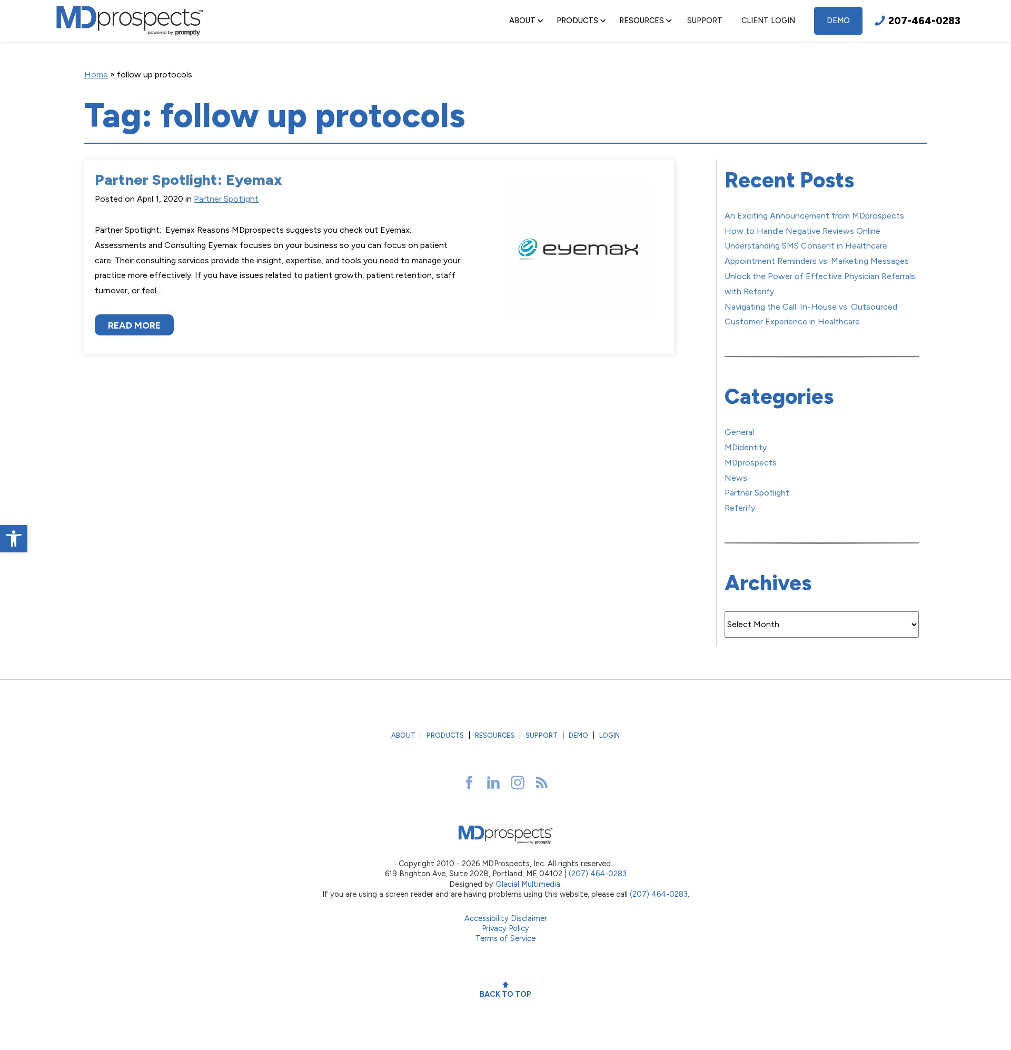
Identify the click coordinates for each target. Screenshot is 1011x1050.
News (736, 478)
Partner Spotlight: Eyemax (188, 180)
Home (96, 75)
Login (609, 735)
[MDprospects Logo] (130, 21)
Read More (134, 325)
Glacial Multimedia (527, 884)
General (739, 432)
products (445, 735)
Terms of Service (505, 938)
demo (838, 20)
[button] (13, 538)
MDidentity (746, 447)
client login (768, 20)
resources (494, 735)
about (403, 735)
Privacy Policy (505, 928)
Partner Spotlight (226, 199)
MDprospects (751, 463)
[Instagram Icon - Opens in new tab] (517, 782)
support (704, 20)
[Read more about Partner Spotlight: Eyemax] (578, 257)
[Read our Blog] (542, 782)
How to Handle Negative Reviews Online (802, 231)
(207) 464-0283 (598, 873)
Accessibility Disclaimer (505, 918)
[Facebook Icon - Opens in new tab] (469, 782)
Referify (740, 508)
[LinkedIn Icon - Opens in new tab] (493, 782)
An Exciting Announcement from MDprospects (814, 216)
